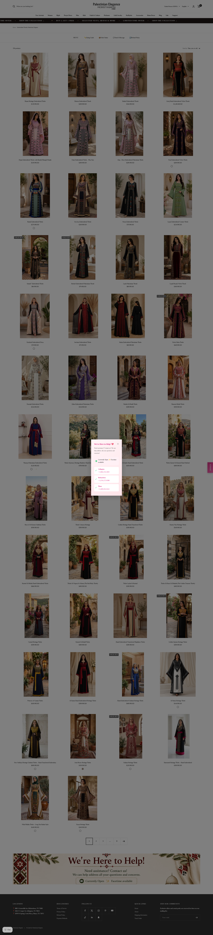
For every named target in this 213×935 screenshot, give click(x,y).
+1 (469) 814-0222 (103, 489)
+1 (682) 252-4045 (103, 472)
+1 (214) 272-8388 (103, 480)
